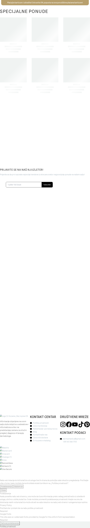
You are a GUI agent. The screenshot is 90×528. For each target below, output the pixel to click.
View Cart (20, 118)
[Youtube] (75, 424)
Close (3, 490)
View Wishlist (24, 121)
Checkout (29, 118)
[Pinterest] (87, 424)
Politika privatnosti (8, 526)
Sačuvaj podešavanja (10, 523)
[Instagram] (63, 424)
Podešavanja (6, 486)
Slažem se (18, 486)
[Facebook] (69, 424)
